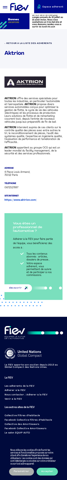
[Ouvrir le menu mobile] (5, 6)
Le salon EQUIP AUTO (17, 433)
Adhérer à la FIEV (15, 390)
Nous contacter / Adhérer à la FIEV (26, 395)
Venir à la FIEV (13, 399)
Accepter (47, 471)
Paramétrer (21, 471)
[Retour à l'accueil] (22, 7)
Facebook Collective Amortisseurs (25, 429)
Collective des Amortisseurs (22, 424)
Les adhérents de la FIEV (19, 386)
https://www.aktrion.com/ (20, 200)
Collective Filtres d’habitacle (22, 416)
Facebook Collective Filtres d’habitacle (28, 420)
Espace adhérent (53, 7)
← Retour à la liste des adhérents (28, 43)
